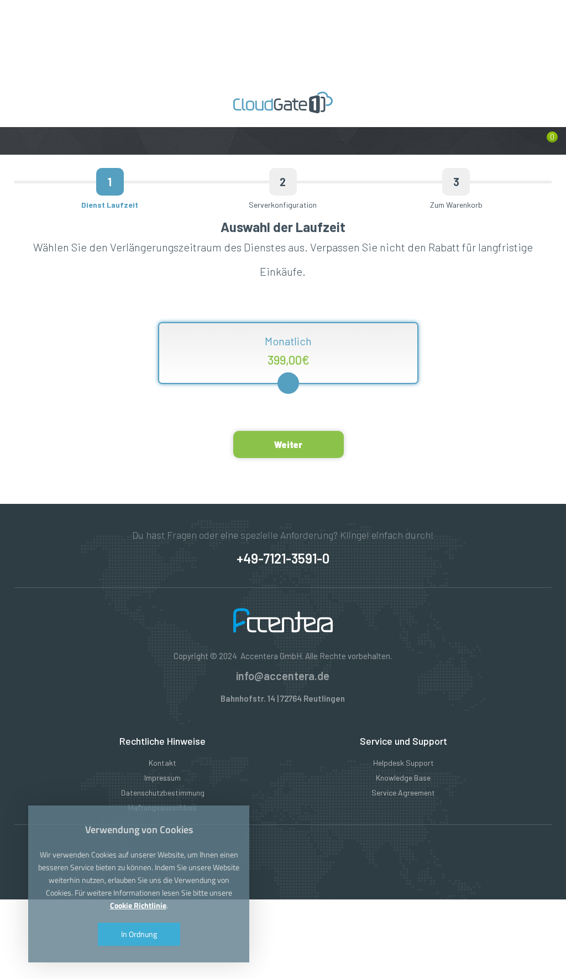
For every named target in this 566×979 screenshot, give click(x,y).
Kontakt (162, 762)
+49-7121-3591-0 (283, 558)
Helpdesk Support (403, 762)
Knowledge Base (403, 777)
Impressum (162, 777)
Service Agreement (403, 792)
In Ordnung (139, 934)
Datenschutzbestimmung (163, 792)
